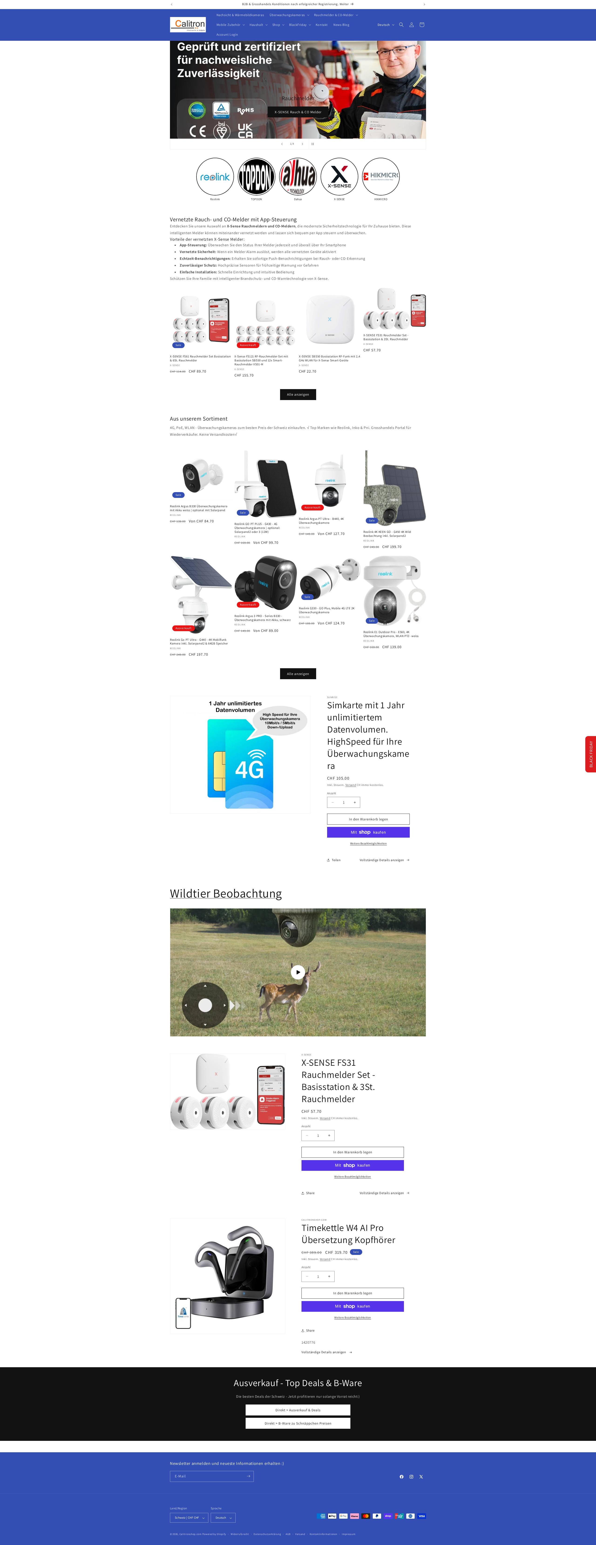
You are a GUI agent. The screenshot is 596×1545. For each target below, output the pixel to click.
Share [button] (310, 1193)
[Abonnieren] (248, 1476)
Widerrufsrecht (240, 1534)
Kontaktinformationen (323, 1534)
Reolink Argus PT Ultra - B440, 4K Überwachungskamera (321, 521)
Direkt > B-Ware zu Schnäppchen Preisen (298, 1423)
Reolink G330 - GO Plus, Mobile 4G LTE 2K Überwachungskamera (327, 610)
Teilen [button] (336, 860)
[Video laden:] (298, 972)
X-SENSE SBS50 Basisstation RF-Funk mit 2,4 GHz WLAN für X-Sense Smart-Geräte (329, 358)
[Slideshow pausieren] (314, 144)
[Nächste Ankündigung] (424, 4)
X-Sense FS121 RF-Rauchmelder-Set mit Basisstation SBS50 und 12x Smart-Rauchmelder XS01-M (261, 360)
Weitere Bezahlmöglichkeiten (368, 843)
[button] (289, 15)
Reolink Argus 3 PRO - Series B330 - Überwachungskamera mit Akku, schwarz (262, 618)
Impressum (348, 1534)
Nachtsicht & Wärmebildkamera (362, 112)
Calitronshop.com (190, 1534)
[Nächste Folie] (302, 144)
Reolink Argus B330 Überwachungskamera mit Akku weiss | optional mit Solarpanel (198, 508)
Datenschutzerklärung (267, 1534)
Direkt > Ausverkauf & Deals (298, 1410)
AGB (288, 1534)
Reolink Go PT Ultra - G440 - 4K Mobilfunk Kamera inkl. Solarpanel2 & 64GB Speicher (199, 642)
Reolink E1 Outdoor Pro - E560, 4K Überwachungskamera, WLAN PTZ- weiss (391, 634)
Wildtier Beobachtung (226, 893)
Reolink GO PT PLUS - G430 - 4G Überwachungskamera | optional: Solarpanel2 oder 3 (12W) (257, 528)
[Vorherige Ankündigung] (171, 4)
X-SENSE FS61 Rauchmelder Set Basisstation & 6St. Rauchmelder (200, 358)
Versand (350, 785)
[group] (215, 179)
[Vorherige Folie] (282, 144)
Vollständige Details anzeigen (382, 860)
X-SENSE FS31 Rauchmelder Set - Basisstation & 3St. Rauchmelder (386, 337)
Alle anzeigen (298, 394)
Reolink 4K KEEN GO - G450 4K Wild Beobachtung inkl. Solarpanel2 (387, 534)
